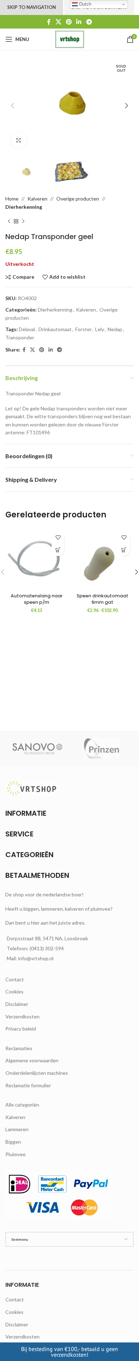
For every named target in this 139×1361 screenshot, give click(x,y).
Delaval (27, 329)
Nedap (115, 329)
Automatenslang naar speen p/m (37, 599)
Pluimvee (15, 1154)
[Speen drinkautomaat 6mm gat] (102, 558)
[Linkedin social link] (79, 21)
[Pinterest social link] (68, 21)
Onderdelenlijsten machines (36, 1073)
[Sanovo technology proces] (37, 748)
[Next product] (23, 221)
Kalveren (37, 199)
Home (12, 199)
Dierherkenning (23, 207)
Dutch (84, 4)
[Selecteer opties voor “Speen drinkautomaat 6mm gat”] (124, 549)
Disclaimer (16, 1004)
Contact (14, 979)
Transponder (19, 337)
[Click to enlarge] (19, 140)
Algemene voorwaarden (31, 1060)
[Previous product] (8, 221)
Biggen (13, 1142)
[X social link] (58, 21)
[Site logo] (69, 39)
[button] (12, 105)
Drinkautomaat (55, 329)
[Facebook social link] (49, 21)
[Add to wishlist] (58, 537)
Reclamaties (18, 1048)
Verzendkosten (22, 1016)
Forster (83, 329)
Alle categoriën (22, 1105)
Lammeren (17, 1129)
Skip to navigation (31, 7)
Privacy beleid (20, 1029)
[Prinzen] (102, 748)
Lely (99, 329)
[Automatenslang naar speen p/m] (36, 558)
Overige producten (77, 199)
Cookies (14, 991)
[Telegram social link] (89, 21)
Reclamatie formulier (28, 1085)
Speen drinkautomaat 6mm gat (102, 599)
